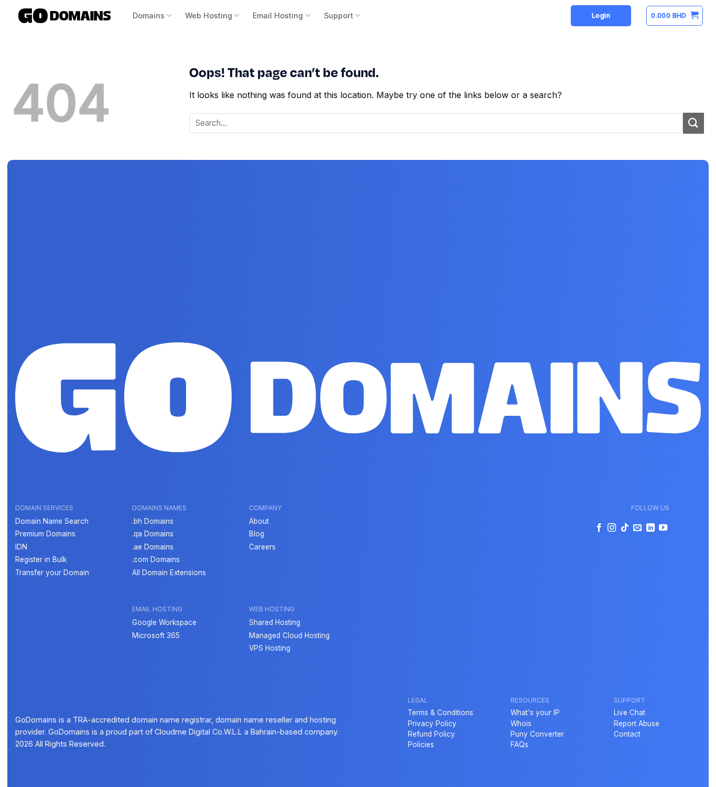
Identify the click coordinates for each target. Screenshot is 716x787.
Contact (627, 734)
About (259, 521)
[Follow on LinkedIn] (650, 528)
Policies (421, 744)
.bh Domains (152, 521)
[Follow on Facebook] (599, 528)
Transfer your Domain (52, 572)
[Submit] (693, 123)
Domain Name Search (52, 521)
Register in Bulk (41, 559)
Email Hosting (278, 15)
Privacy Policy (432, 723)
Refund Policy (431, 734)
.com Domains (156, 559)
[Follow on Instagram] (611, 528)
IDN (21, 547)
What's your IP (535, 712)
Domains (149, 15)
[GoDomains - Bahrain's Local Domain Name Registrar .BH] (64, 16)
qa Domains (153, 534)
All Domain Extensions (169, 572)
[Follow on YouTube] (663, 528)
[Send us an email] (637, 528)
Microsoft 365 (156, 635)
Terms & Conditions (440, 712)
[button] (674, 16)
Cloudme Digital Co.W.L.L (198, 731)
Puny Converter (537, 734)
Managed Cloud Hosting (289, 635)
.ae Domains (152, 547)
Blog (256, 534)
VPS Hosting (269, 648)
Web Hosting (208, 15)
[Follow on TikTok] (625, 528)
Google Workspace (164, 622)
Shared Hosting (274, 622)
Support (338, 15)
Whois (521, 723)
